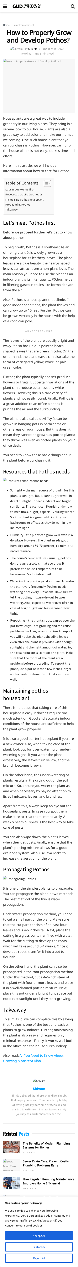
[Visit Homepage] (39, 6)
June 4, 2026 (29, 1152)
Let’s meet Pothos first (19, 189)
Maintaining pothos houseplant (24, 199)
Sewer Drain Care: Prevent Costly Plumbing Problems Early (46, 1163)
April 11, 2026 (30, 1188)
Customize (39, 1247)
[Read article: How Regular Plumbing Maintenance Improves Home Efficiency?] (11, 1183)
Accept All (39, 1236)
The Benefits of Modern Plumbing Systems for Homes (46, 1145)
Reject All (39, 1258)
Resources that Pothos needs (24, 194)
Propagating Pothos (18, 204)
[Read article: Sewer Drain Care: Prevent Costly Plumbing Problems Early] (11, 1165)
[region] (39, 1231)
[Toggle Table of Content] (45, 183)
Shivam (32, 49)
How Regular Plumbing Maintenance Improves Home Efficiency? (48, 1181)
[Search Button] (73, 6)
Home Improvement (23, 24)
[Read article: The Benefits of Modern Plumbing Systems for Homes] (11, 1147)
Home (6, 24)
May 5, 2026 (28, 1170)
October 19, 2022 (53, 49)
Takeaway (11, 209)
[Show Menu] (5, 6)
